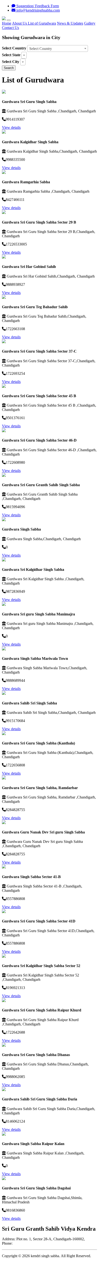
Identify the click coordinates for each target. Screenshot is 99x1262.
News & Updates (70, 23)
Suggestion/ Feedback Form (37, 6)
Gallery (89, 23)
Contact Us (10, 28)
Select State (11, 55)
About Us (20, 23)
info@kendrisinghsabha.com (37, 10)
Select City (10, 62)
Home (6, 23)
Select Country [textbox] (40, 49)
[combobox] (57, 48)
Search (9, 68)
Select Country (14, 48)
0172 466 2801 (25, 1243)
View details (11, 127)
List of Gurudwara (42, 23)
